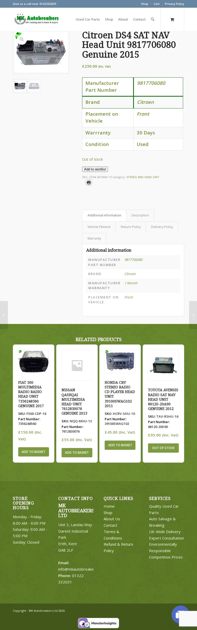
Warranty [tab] (94, 238)
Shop (144, 4)
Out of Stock (163, 448)
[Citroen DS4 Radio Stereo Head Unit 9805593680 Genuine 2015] (4, 315)
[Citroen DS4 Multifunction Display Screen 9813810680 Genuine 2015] (193, 315)
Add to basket (33, 452)
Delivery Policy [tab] (162, 227)
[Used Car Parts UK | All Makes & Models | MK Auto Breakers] (36, 19)
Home (109, 506)
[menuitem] (145, 4)
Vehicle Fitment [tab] (99, 227)
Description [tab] (140, 215)
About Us (112, 518)
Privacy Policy (174, 4)
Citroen (130, 273)
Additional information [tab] (104, 215)
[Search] (152, 19)
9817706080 (133, 259)
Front (128, 297)
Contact (110, 525)
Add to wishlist (95, 169)
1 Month (130, 283)
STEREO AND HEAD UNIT (142, 177)
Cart (157, 4)
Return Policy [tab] (131, 227)
